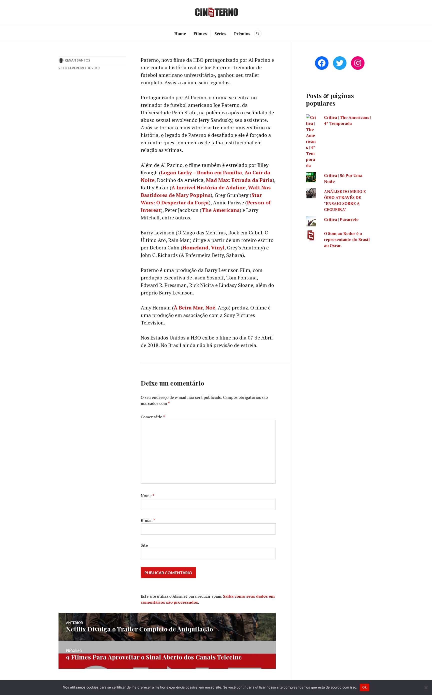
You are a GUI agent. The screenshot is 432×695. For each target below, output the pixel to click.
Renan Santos (77, 60)
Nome (147, 495)
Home (180, 33)
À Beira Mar (188, 307)
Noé (210, 307)
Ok (364, 687)
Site (144, 545)
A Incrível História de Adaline (209, 187)
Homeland (195, 247)
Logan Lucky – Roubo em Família (201, 172)
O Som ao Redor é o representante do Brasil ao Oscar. (347, 239)
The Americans (221, 210)
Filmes (200, 33)
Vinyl (217, 247)
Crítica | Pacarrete (341, 219)
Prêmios (242, 33)
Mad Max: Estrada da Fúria (239, 180)
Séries (220, 33)
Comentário (153, 417)
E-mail (148, 520)
